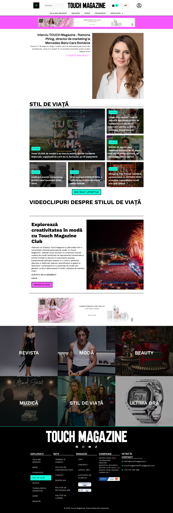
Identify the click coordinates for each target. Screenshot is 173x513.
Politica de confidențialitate (64, 468)
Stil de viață (35, 148)
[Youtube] (89, 446)
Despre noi (60, 480)
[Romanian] (125, 5)
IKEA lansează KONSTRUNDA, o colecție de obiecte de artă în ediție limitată (86, 180)
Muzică (35, 483)
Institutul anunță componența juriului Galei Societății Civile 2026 (47, 180)
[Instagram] (83, 446)
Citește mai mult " (78, 55)
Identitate (116, 13)
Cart (80, 459)
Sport (35, 496)
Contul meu (84, 470)
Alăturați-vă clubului (84, 476)
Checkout (83, 465)
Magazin (76, 13)
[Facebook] (76, 446)
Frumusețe (100, 13)
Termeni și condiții (60, 460)
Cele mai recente (58, 13)
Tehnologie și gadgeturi (39, 489)
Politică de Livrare (60, 496)
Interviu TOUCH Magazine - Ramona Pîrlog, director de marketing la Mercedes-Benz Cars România (63, 39)
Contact (59, 475)
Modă (87, 13)
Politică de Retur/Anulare (62, 488)
